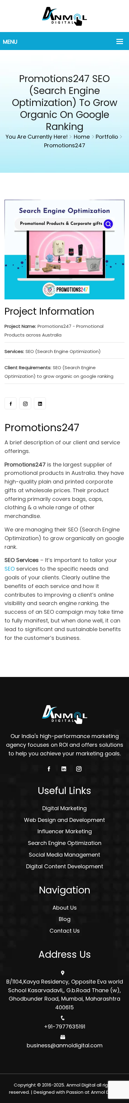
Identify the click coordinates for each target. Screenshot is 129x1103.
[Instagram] (25, 403)
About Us (64, 907)
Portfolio (107, 136)
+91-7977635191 (64, 1026)
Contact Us (65, 930)
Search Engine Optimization (64, 843)
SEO (9, 568)
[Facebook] (10, 403)
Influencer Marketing (65, 831)
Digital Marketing (64, 808)
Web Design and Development (64, 820)
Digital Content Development (64, 866)
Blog (64, 919)
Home (82, 136)
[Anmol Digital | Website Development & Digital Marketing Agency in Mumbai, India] (64, 15)
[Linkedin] (40, 403)
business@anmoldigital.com (65, 1045)
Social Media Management (64, 854)
